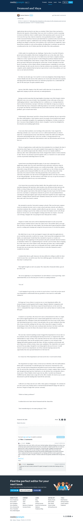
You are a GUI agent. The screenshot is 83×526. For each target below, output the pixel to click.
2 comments (62, 15)
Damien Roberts (30, 464)
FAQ (11, 520)
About (24, 499)
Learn (55, 2)
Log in (70, 2)
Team (24, 501)
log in (29, 437)
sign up (25, 437)
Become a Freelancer (28, 505)
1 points (24, 464)
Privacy (18, 520)
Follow (31, 15)
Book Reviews (64, 499)
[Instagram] (66, 516)
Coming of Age (20, 18)
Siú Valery (28, 443)
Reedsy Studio (51, 499)
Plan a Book (51, 503)
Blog (36, 499)
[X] (64, 516)
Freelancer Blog (39, 509)
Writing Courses (39, 503)
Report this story (21, 423)
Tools (59, 2)
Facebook (36, 490)
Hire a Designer (14, 503)
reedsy (17, 2)
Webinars (37, 507)
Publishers (63, 505)
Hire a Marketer (13, 505)
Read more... (21, 458)
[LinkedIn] (68, 516)
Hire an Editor (13, 501)
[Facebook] (70, 516)
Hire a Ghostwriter (14, 507)
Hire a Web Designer (15, 510)
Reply (19, 460)
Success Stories (27, 507)
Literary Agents (64, 503)
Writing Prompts (65, 501)
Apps (26, 2)
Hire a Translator (14, 509)
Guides (37, 501)
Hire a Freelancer (14, 499)
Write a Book (51, 501)
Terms (14, 520)
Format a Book (51, 505)
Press (24, 503)
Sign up (65, 2)
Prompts (44, 2)
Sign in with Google (25, 490)
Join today (14, 490)
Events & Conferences (40, 505)
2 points (23, 443)
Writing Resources (52, 507)
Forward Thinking (40, 22)
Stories (50, 2)
